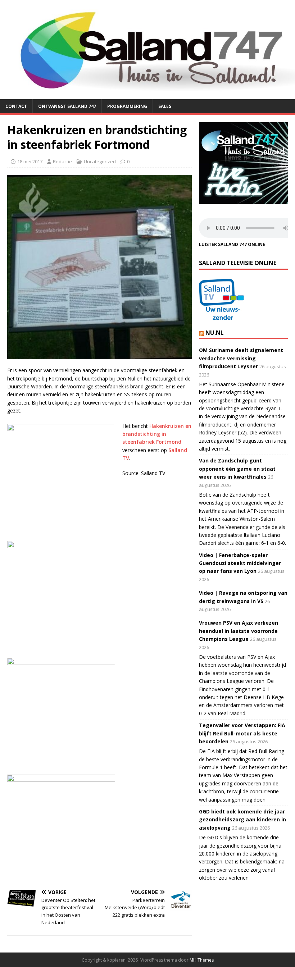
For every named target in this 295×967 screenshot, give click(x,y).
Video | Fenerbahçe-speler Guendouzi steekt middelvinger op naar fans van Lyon (240, 563)
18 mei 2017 (29, 161)
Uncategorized (100, 161)
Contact (16, 106)
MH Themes (202, 960)
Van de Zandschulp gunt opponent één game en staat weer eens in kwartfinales (237, 468)
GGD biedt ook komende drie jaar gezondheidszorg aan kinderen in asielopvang (242, 819)
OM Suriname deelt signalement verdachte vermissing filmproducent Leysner (241, 358)
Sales (164, 106)
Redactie (62, 161)
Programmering (127, 106)
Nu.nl (214, 333)
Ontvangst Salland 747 (67, 106)
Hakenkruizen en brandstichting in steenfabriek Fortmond (156, 434)
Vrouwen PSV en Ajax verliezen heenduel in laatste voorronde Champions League (238, 630)
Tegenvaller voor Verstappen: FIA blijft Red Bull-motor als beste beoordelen (242, 733)
